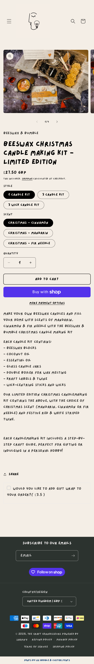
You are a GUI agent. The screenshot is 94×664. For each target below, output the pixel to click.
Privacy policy (67, 639)
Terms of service (36, 647)
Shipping (27, 178)
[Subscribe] (73, 555)
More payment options (47, 303)
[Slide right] (57, 122)
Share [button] (14, 474)
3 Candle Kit (53, 194)
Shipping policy (64, 647)
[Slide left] (37, 122)
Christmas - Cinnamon (28, 222)
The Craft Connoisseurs (44, 634)
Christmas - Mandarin (28, 233)
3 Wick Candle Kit (23, 205)
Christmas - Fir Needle (29, 243)
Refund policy (42, 639)
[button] (9, 21)
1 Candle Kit (19, 194)
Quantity (10, 253)
